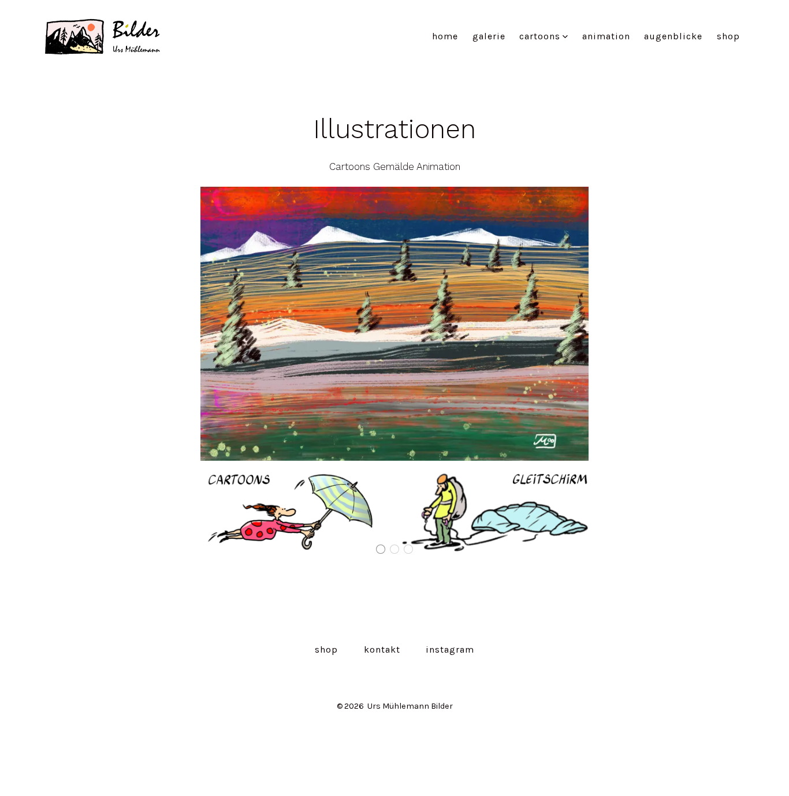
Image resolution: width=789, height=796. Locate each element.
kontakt (382, 649)
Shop (728, 36)
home (445, 36)
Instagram (450, 649)
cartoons (539, 36)
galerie (488, 36)
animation (606, 36)
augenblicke (673, 36)
